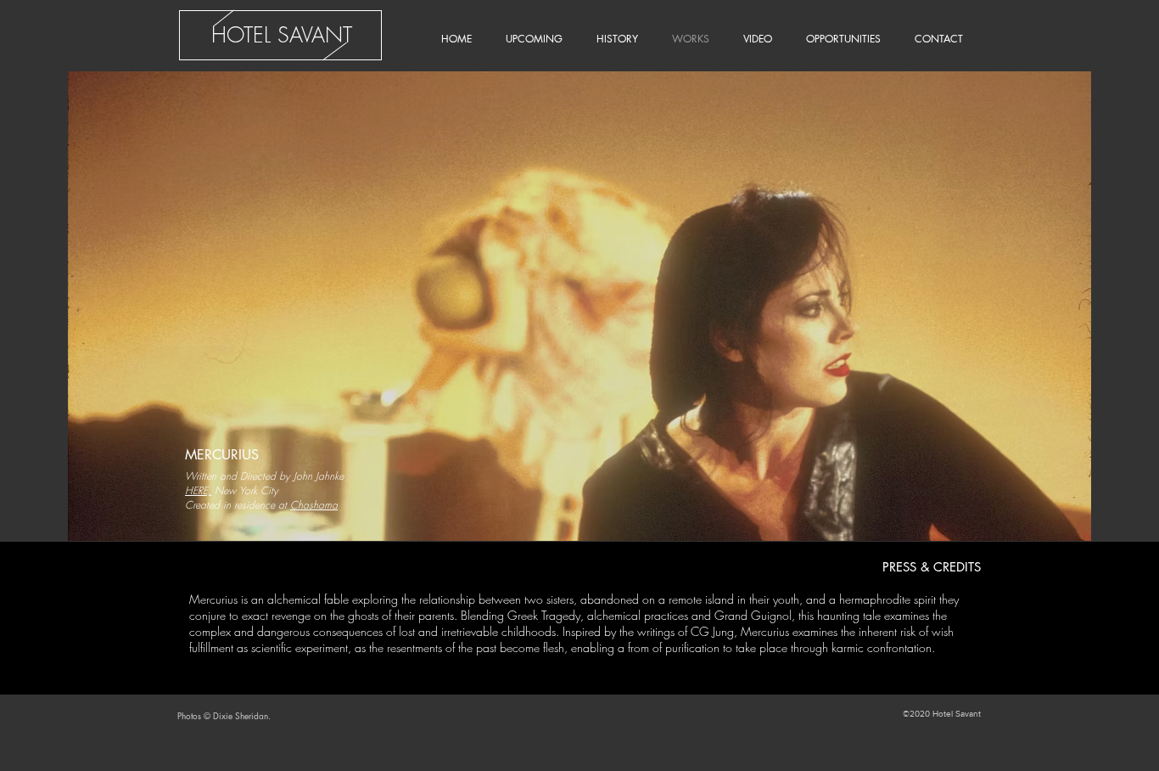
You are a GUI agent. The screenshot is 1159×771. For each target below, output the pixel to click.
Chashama (314, 505)
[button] (579, 306)
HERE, (198, 490)
